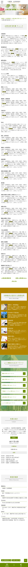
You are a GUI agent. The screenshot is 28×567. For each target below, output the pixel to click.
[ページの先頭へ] (25, 560)
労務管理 (3, 33)
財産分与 (3, 253)
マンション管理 (5, 73)
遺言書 (2, 182)
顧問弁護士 (4, 60)
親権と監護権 (4, 241)
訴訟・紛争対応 (5, 135)
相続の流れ (4, 206)
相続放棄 (3, 159)
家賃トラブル (4, 87)
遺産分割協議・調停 (6, 171)
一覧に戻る (14, 281)
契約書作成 (4, 47)
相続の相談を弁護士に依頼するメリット (11, 194)
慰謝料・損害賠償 (5, 98)
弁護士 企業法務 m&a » (21, 278)
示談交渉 (3, 110)
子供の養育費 (4, 230)
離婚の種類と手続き (6, 218)
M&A (2, 122)
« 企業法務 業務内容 (6, 278)
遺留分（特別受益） (6, 147)
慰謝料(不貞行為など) (6, 265)
